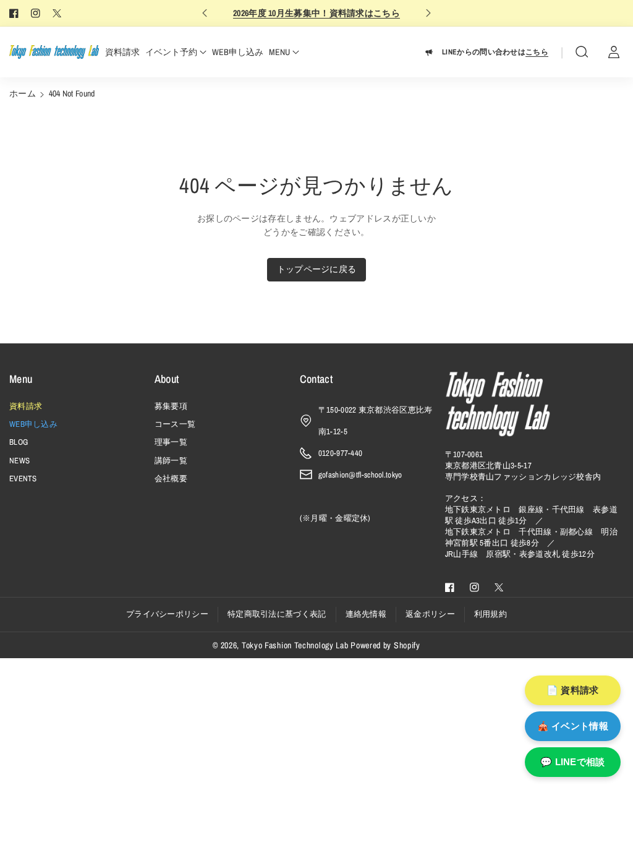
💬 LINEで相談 (572, 762)
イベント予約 (171, 52)
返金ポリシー (430, 614)
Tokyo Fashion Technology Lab (295, 645)
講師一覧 (171, 460)
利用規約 (490, 614)
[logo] (497, 404)
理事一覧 (171, 442)
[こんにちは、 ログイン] (613, 52)
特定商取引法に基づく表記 (276, 614)
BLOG (18, 442)
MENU (279, 52)
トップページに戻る (317, 269)
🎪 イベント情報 (572, 726)
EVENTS (23, 478)
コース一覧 (175, 424)
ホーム (22, 93)
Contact (316, 379)
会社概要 (171, 478)
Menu (20, 379)
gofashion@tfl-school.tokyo (360, 475)
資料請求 (25, 406)
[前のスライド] (204, 13)
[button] (581, 52)
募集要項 (171, 406)
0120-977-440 (340, 453)
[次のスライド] (429, 13)
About (167, 379)
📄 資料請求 (572, 690)
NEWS (19, 460)
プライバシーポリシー (167, 614)
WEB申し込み (33, 424)
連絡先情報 (366, 614)
